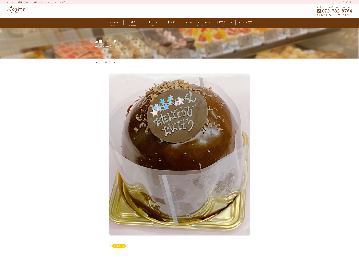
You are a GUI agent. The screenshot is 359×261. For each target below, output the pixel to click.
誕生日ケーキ (104, 46)
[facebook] (343, 2)
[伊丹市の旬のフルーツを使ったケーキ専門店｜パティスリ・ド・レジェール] (17, 9)
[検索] (350, 2)
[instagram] (347, 2)
